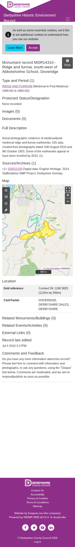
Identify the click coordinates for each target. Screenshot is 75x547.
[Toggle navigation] (68, 19)
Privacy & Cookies (37, 498)
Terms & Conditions (37, 502)
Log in (37, 541)
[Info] (6, 203)
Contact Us (37, 490)
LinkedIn (51, 527)
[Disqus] (37, 430)
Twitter (34, 527)
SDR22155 (15, 168)
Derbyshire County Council (35, 537)
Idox (46, 513)
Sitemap (37, 506)
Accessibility (37, 494)
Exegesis (33, 513)
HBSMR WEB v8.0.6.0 (36, 517)
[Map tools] (6, 210)
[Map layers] (6, 190)
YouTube (42, 527)
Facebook (25, 527)
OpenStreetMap (53, 268)
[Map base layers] (6, 197)
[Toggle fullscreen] (68, 189)
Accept (33, 47)
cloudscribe (59, 517)
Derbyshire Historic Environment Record (30, 18)
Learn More (15, 47)
